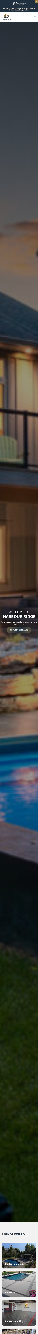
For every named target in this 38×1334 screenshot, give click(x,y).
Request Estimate (19, 630)
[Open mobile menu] (35, 17)
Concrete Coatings (15, 1321)
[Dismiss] (36, 1)
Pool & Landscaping (15, 1264)
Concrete (10, 1292)
